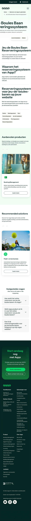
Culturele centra (21, 427)
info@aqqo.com (7, 409)
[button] (24, 2)
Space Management (8, 461)
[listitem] (16, 175)
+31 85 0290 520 (7, 411)
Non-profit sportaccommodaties (22, 393)
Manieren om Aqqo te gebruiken (18, 12)
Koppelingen (20, 449)
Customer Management (9, 444)
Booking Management (8, 437)
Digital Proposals (7, 441)
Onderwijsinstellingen (22, 418)
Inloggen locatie (13, 2)
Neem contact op (21, 444)
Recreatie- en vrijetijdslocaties (21, 424)
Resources (19, 446)
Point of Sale (6, 455)
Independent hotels (21, 411)
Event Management (8, 439)
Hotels (18, 400)
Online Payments (7, 452)
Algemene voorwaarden (9, 472)
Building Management (8, 459)
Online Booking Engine (8, 446)
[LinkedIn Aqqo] (15, 502)
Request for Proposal (8, 463)
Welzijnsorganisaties (22, 413)
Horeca (18, 415)
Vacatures (19, 441)
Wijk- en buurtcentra (22, 402)
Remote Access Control (9, 457)
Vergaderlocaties (21, 398)
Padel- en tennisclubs (22, 404)
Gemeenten (19, 407)
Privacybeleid (6, 474)
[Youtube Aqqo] (5, 502)
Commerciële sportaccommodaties (22, 421)
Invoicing (5, 448)
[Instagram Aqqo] (10, 502)
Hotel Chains (20, 409)
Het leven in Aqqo (21, 439)
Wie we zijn (19, 437)
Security (5, 476)
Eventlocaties (20, 396)
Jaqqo (4, 466)
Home (5, 12)
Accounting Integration (9, 450)
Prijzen (18, 451)
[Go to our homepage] (5, 8)
